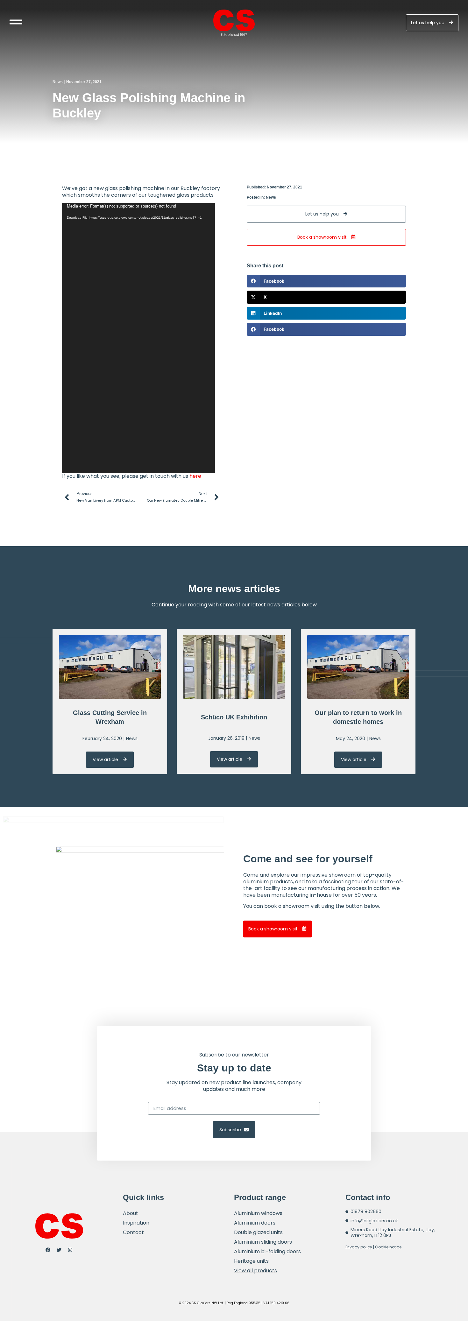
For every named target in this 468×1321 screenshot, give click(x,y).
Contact (133, 1232)
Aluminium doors (254, 1222)
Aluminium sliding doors (263, 1242)
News (58, 82)
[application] (138, 338)
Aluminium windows (258, 1213)
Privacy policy (358, 1247)
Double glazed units (258, 1232)
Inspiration (136, 1222)
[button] (326, 281)
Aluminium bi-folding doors (267, 1251)
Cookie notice (388, 1247)
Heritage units (251, 1261)
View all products (255, 1270)
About (130, 1213)
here (195, 476)
